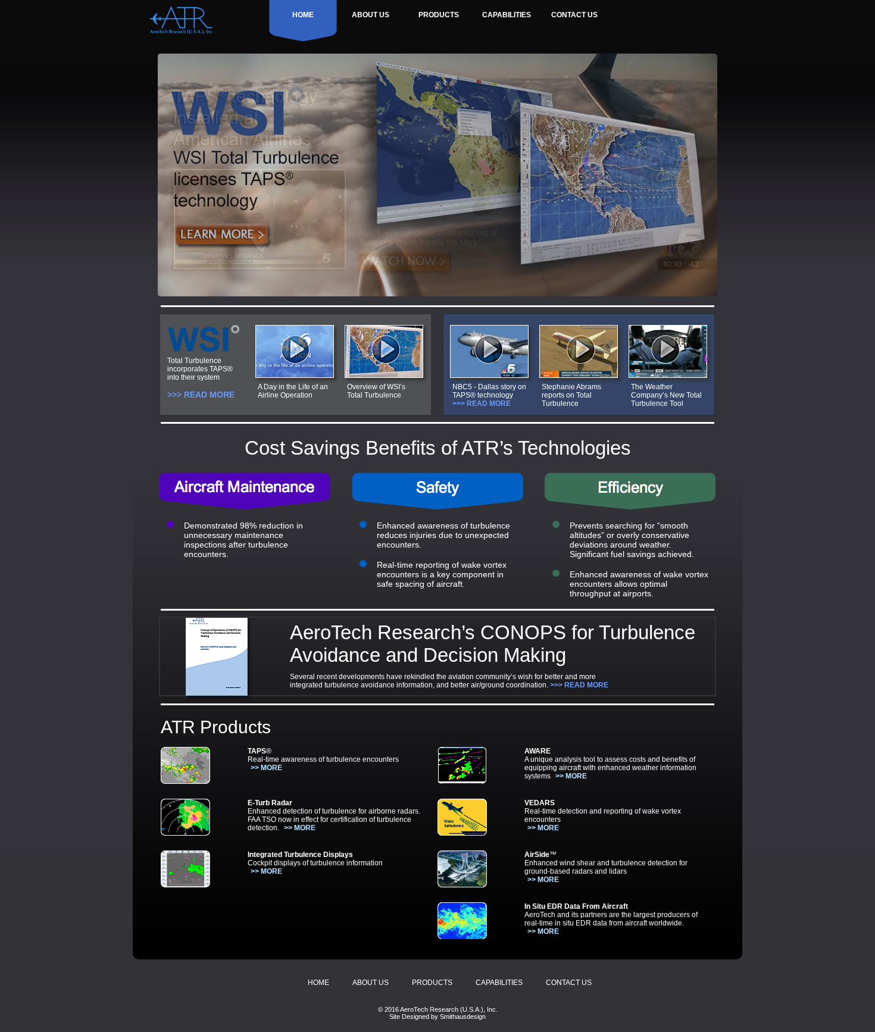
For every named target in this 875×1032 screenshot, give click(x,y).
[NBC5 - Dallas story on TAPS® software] (489, 375)
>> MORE (266, 768)
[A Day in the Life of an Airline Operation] (294, 375)
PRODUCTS (438, 15)
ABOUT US (370, 15)
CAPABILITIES (506, 15)
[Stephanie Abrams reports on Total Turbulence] (578, 375)
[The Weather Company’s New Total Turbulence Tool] (668, 375)
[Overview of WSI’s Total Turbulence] (384, 375)
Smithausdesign (463, 1016)
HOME (303, 15)
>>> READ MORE (201, 394)
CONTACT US (574, 15)
